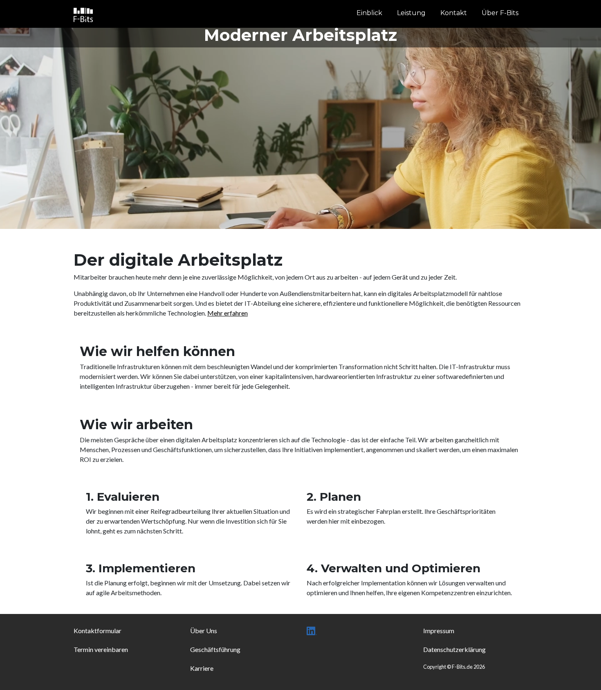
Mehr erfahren (227, 313)
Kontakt (453, 13)
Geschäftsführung (215, 649)
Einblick (369, 13)
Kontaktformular (97, 630)
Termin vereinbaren (101, 649)
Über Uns (203, 630)
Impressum (438, 630)
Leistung (411, 13)
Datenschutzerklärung (454, 649)
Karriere (201, 668)
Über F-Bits (500, 13)
